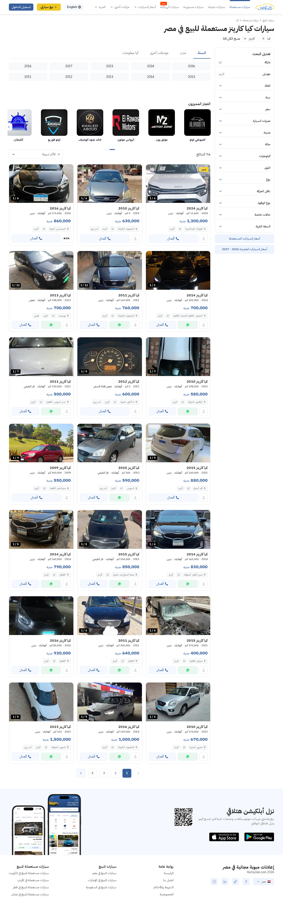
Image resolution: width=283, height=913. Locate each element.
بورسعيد (62, 316)
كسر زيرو (94, 229)
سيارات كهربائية (169, 7)
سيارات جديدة (216, 7)
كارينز (172, 229)
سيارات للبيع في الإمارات (102, 880)
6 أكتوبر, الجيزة (127, 402)
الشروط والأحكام (163, 887)
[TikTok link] (235, 881)
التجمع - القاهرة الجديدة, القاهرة (188, 316)
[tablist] (109, 53)
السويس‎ (130, 488)
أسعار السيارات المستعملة (244, 238)
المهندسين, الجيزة (58, 229)
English (72, 7)
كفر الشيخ (198, 488)
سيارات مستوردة (193, 7)
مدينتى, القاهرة (196, 661)
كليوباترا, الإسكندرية (194, 229)
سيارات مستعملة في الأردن (33, 880)
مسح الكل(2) (231, 38)
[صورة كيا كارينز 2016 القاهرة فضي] (41, 615)
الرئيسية (169, 873)
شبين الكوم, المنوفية (193, 575)
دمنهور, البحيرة (196, 747)
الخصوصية (167, 894)
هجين (36, 316)
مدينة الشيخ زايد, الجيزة (123, 575)
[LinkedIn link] (224, 881)
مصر (264, 882)
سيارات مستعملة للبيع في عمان (30, 894)
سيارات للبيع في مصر (104, 873)
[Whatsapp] (188, 325)
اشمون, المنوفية (59, 747)
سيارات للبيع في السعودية (101, 887)
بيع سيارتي (46, 7)
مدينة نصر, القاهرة (58, 488)
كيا (180, 229)
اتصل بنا (168, 880)
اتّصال (171, 238)
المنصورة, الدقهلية (126, 229)
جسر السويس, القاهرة (56, 402)
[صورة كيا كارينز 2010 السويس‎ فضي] (109, 443)
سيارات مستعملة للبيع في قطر (31, 887)
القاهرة (63, 575)
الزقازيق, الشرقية (195, 402)
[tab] (201, 53)
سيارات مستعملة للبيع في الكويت (29, 873)
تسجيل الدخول (21, 7)
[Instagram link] (214, 881)
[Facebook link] (246, 881)
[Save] (151, 169)
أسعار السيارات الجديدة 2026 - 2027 (244, 249)
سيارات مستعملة (239, 7)
